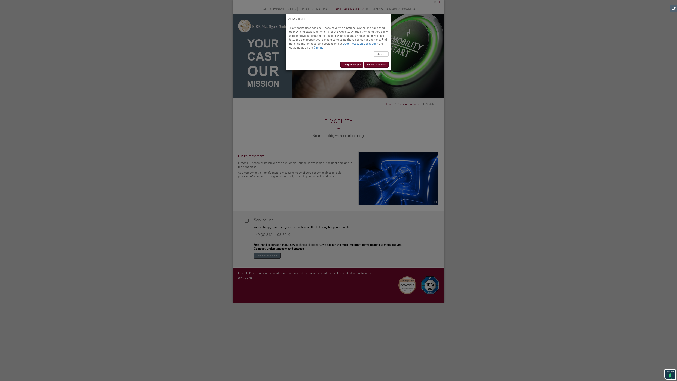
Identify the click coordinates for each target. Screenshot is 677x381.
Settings (380, 54)
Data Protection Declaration (360, 44)
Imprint (318, 47)
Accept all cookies (376, 64)
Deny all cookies (352, 64)
